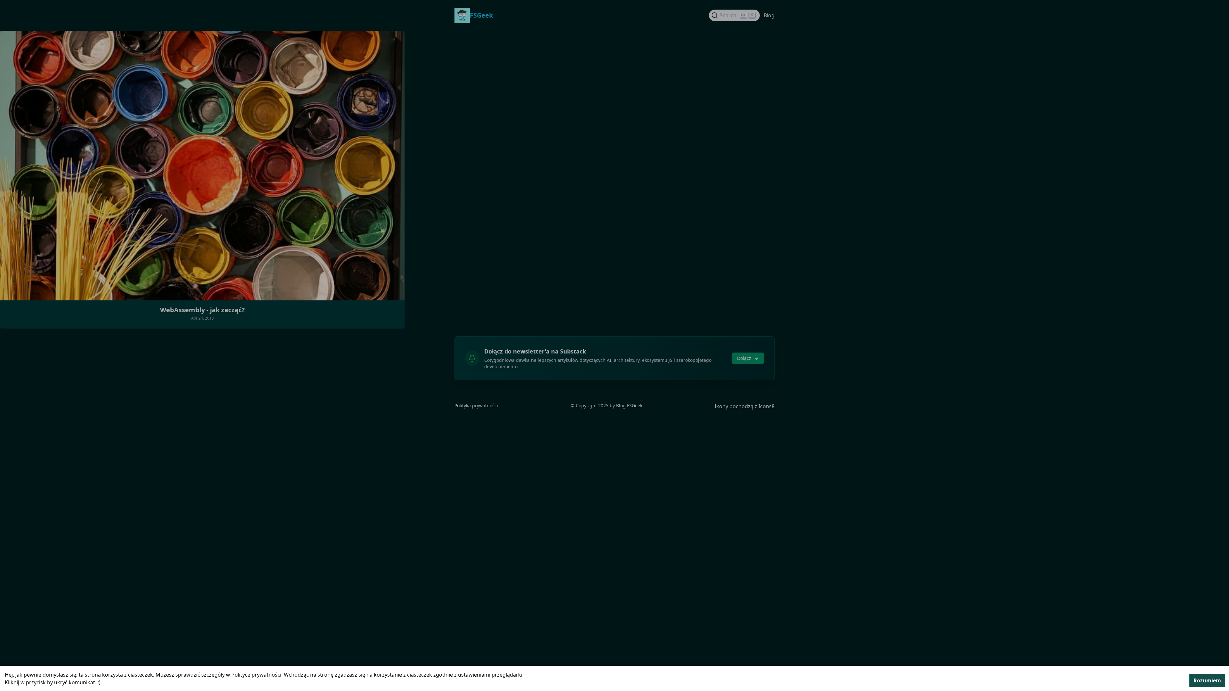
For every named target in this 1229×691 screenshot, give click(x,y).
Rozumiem (1207, 680)
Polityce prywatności (256, 674)
